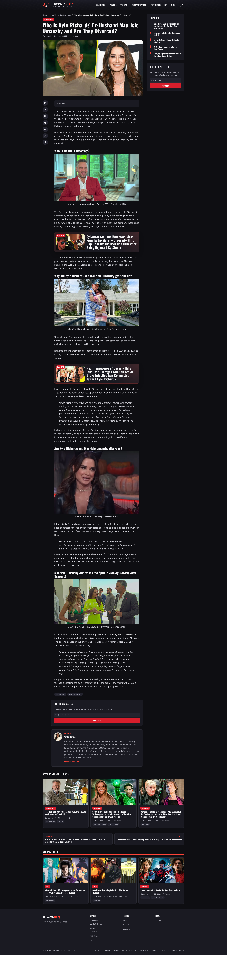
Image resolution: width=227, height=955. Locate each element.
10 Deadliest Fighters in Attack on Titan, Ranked (165, 48)
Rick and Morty (50, 822)
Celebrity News (65, 15)
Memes (173, 5)
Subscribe (97, 720)
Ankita (94, 820)
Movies (112, 5)
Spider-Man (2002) (158, 898)
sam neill (60, 822)
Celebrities (100, 5)
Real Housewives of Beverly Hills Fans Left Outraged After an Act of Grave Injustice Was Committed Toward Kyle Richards (110, 373)
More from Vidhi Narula (73, 762)
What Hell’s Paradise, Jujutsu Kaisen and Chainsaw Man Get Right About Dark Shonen (166, 26)
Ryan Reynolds (113, 824)
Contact (126, 925)
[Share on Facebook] (45, 116)
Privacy (158, 920)
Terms (157, 925)
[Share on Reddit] (45, 122)
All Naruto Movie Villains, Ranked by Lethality (166, 41)
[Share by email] (45, 129)
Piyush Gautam (50, 896)
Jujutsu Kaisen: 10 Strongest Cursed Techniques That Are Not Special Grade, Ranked (65, 891)
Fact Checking (126, 950)
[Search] (182, 5)
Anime (47, 886)
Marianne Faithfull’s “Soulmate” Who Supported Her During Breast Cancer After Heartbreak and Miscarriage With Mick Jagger (160, 814)
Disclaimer (116, 950)
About (125, 920)
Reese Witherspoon (100, 824)
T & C (136, 950)
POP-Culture (156, 5)
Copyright (154, 950)
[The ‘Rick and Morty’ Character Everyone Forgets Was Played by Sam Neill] (65, 792)
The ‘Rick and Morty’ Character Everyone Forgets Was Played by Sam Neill (65, 813)
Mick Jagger (145, 824)
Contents (62, 104)
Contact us (97, 950)
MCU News (145, 886)
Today (57, 392)
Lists (166, 5)
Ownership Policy (178, 950)
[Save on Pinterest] (45, 103)
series (123, 634)
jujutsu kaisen (50, 900)
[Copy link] (45, 135)
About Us (106, 950)
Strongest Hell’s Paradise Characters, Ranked (167, 34)
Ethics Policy (144, 950)
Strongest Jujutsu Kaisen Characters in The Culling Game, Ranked (167, 55)
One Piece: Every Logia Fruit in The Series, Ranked (110, 891)
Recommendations (139, 5)
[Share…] (45, 142)
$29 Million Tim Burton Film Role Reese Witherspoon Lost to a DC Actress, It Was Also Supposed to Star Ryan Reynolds (111, 814)
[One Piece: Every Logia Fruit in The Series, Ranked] (113, 870)
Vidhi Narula (47, 36)
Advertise (126, 929)
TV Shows (123, 5)
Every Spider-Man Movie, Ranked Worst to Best (160, 890)
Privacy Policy (165, 950)
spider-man (145, 898)
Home (45, 15)
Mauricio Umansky (75, 694)
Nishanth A (49, 818)
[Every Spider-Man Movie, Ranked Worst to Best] (161, 870)
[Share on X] (45, 109)
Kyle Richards (129, 212)
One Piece (97, 900)
